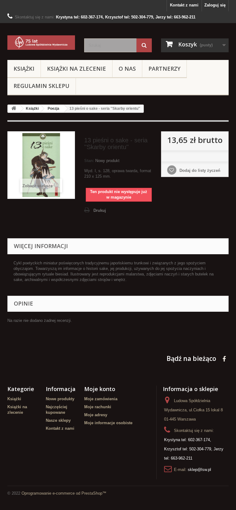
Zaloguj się (215, 5)
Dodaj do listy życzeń (199, 170)
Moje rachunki (97, 407)
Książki (24, 68)
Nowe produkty (60, 399)
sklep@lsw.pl (199, 469)
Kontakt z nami (184, 5)
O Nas (127, 68)
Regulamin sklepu (41, 85)
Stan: (89, 160)
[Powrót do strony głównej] (14, 109)
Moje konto (99, 389)
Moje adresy (95, 415)
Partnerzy (164, 68)
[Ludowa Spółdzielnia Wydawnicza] (41, 42)
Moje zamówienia (100, 399)
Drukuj (99, 210)
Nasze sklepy (58, 420)
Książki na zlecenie (76, 68)
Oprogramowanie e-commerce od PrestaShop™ (64, 493)
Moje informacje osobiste (108, 423)
